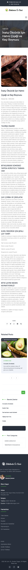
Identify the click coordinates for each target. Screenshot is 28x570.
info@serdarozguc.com (15, 2)
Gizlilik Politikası (5, 547)
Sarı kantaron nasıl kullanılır (9, 412)
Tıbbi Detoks (4, 515)
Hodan (4, 421)
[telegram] (17, 323)
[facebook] (7, 323)
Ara (23, 392)
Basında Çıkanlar (9, 441)
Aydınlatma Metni (6, 544)
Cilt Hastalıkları (5, 529)
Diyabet (3, 521)
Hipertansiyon (5, 526)
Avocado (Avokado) (9, 364)
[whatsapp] (14, 323)
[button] (12, 378)
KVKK (2, 541)
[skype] (21, 323)
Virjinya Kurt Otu (6, 417)
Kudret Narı (5, 408)
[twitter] (10, 323)
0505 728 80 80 (14, 4)
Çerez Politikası (5, 549)
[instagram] (9, 567)
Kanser (3, 518)
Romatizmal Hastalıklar (7, 524)
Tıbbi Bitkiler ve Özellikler (10, 339)
